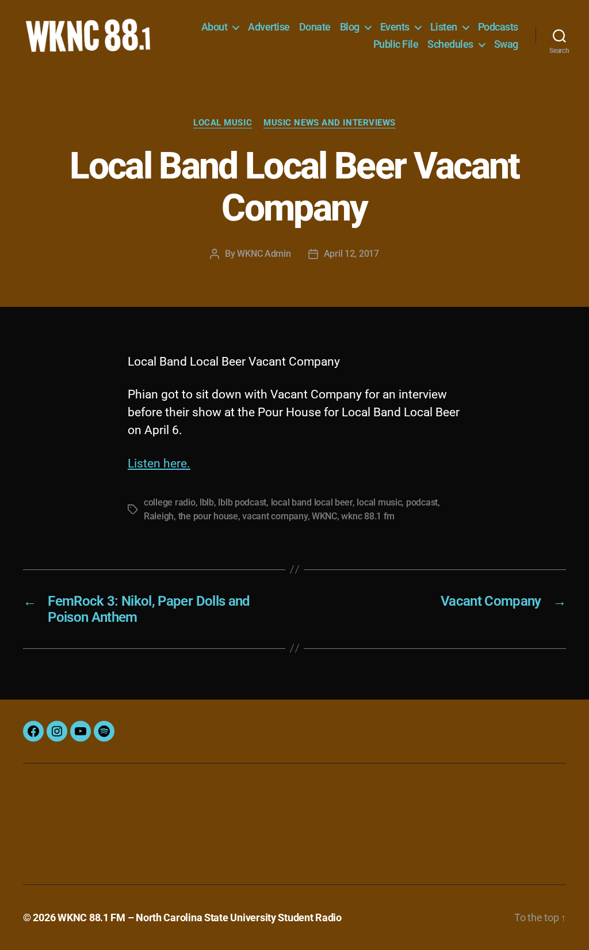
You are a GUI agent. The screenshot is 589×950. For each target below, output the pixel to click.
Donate (315, 27)
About (214, 27)
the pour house (208, 516)
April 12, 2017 (351, 253)
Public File (396, 44)
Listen (443, 27)
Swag (506, 44)
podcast (422, 502)
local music (379, 502)
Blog (349, 27)
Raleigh (159, 516)
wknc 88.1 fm (368, 516)
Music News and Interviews (329, 122)
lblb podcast (242, 502)
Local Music (222, 122)
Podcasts (498, 27)
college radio (170, 502)
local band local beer (312, 502)
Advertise (269, 27)
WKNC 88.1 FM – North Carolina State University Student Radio (200, 917)
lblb (207, 502)
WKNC (324, 516)
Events (395, 27)
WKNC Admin (263, 253)
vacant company (274, 516)
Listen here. (159, 463)
